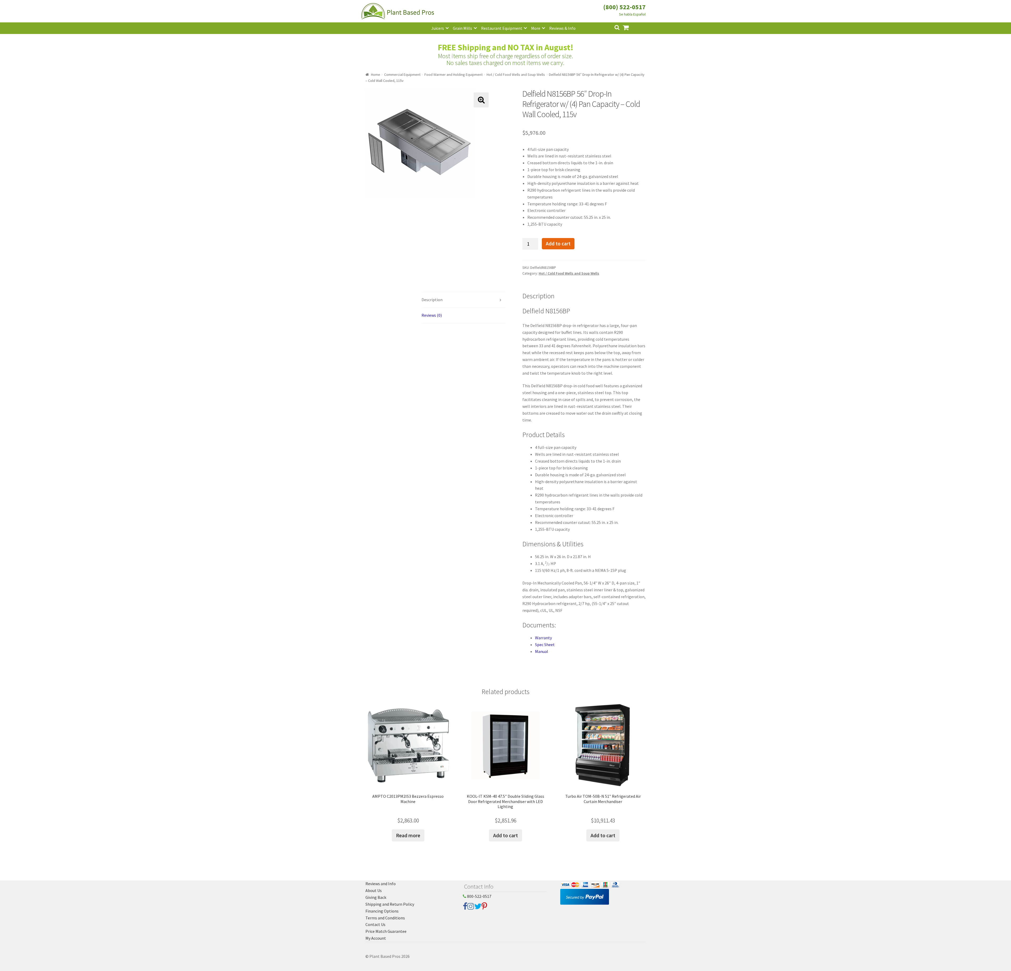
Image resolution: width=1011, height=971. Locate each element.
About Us (373, 890)
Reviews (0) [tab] (432, 315)
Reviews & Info (562, 28)
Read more (408, 835)
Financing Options (382, 911)
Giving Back (375, 897)
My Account (375, 938)
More (535, 28)
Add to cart (558, 243)
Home (375, 74)
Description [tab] (432, 299)
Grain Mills (462, 28)
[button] (481, 99)
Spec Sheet (545, 644)
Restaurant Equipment (501, 28)
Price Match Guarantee (386, 931)
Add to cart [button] (505, 835)
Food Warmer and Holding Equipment (453, 74)
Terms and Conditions (385, 917)
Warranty (543, 637)
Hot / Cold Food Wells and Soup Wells (516, 74)
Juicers (437, 28)
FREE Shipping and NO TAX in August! (505, 47)
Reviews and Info (380, 883)
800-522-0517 (478, 896)
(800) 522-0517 (624, 7)
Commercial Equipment (402, 74)
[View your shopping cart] (630, 27)
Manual (541, 651)
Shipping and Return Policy (389, 904)
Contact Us (375, 924)
